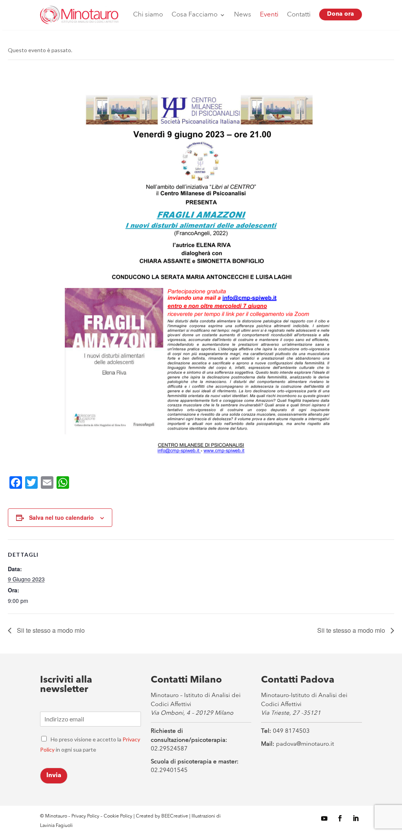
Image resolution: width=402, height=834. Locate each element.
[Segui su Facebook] (340, 818)
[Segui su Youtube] (324, 818)
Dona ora (340, 14)
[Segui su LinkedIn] (355, 818)
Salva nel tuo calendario (61, 517)
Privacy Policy (85, 816)
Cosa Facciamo (194, 14)
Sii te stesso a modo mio (50, 630)
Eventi (269, 14)
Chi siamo (148, 14)
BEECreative (174, 816)
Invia (53, 775)
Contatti (299, 14)
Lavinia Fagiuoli (56, 825)
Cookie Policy (118, 816)
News (242, 14)
